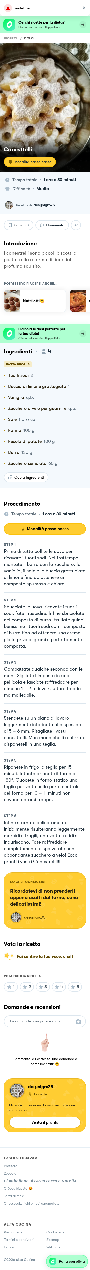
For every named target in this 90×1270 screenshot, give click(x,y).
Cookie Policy (57, 1232)
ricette (11, 38)
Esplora (10, 1247)
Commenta (55, 225)
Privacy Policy (15, 1232)
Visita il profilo (45, 1122)
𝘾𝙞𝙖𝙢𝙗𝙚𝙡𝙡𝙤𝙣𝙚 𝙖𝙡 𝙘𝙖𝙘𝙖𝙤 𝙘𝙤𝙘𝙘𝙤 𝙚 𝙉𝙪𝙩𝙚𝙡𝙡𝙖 (40, 1181)
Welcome (53, 1247)
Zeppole (10, 1173)
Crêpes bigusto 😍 (18, 1188)
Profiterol (11, 1166)
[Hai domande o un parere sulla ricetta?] (40, 1021)
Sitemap (52, 1240)
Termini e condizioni (19, 1240)
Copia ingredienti (29, 477)
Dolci (29, 38)
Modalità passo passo (33, 162)
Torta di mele (14, 1196)
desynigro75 (44, 205)
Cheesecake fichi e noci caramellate (32, 1203)
